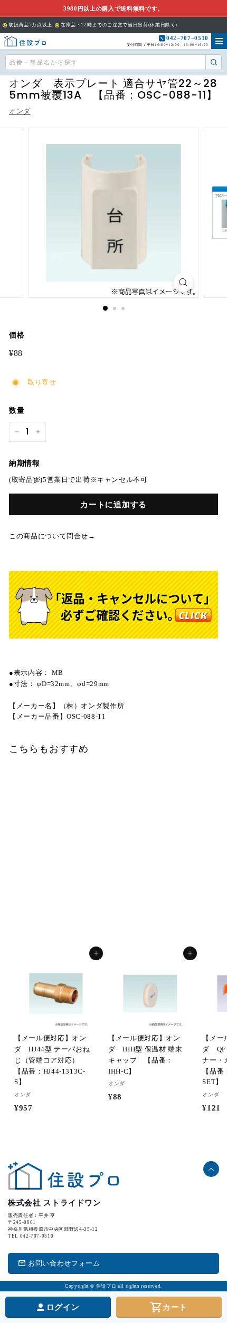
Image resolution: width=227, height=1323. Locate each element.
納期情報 (24, 463)
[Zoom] (183, 282)
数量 (16, 410)
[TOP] (25, 41)
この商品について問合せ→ (52, 536)
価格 (16, 335)
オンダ (20, 111)
